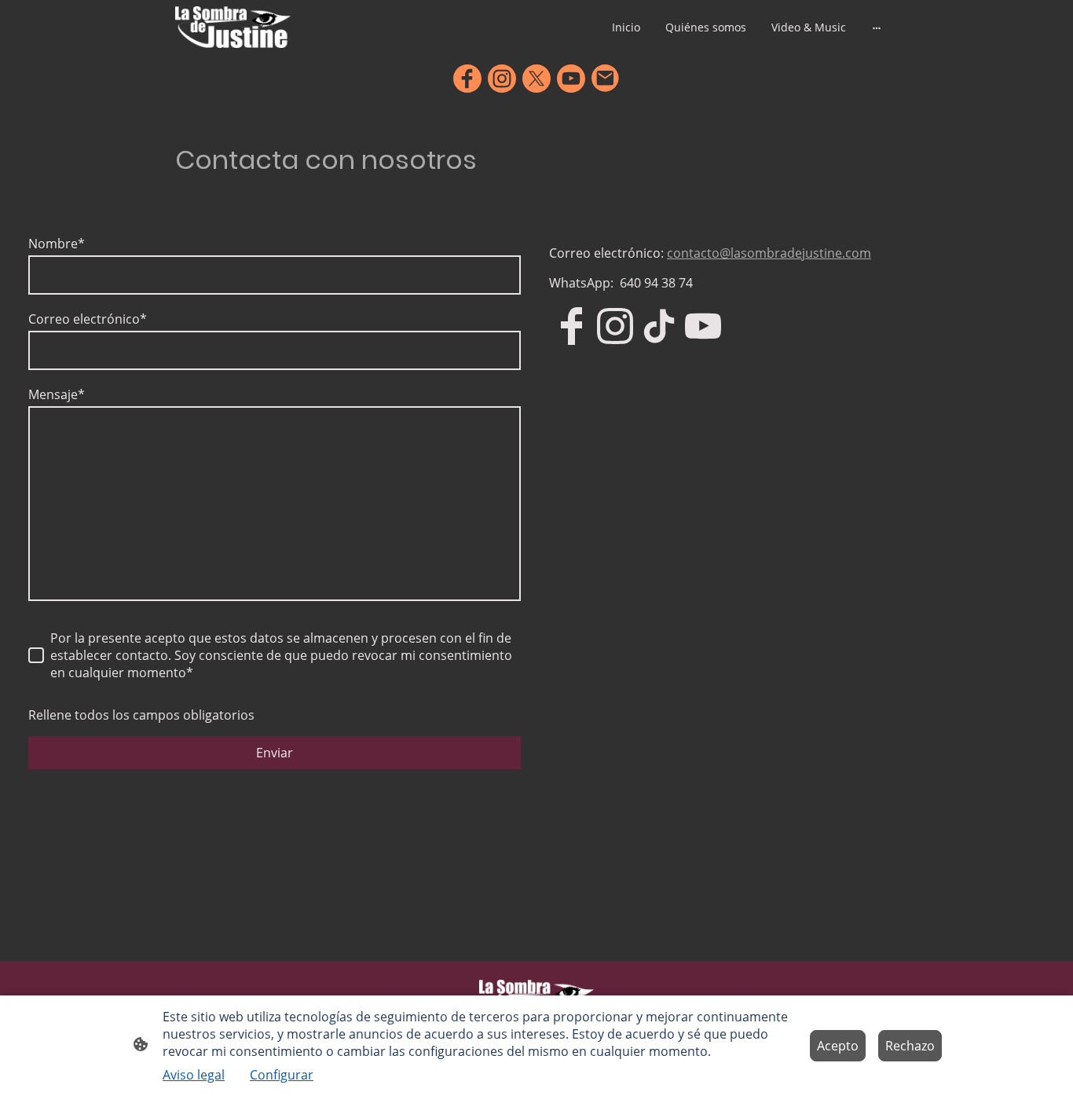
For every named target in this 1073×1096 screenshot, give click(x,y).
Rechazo (910, 1045)
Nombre (56, 243)
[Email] (605, 78)
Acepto (838, 1045)
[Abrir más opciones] (877, 27)
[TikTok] (659, 326)
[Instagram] (502, 78)
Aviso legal (194, 1074)
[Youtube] (571, 78)
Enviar (274, 752)
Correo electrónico (87, 319)
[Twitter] (536, 78)
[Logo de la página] (233, 27)
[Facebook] (467, 78)
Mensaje (56, 394)
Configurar (281, 1074)
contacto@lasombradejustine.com (769, 253)
